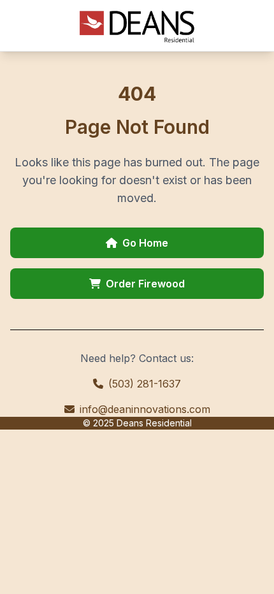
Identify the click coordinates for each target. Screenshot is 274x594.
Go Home (145, 242)
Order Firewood (145, 283)
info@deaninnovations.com (145, 409)
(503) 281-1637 (144, 383)
